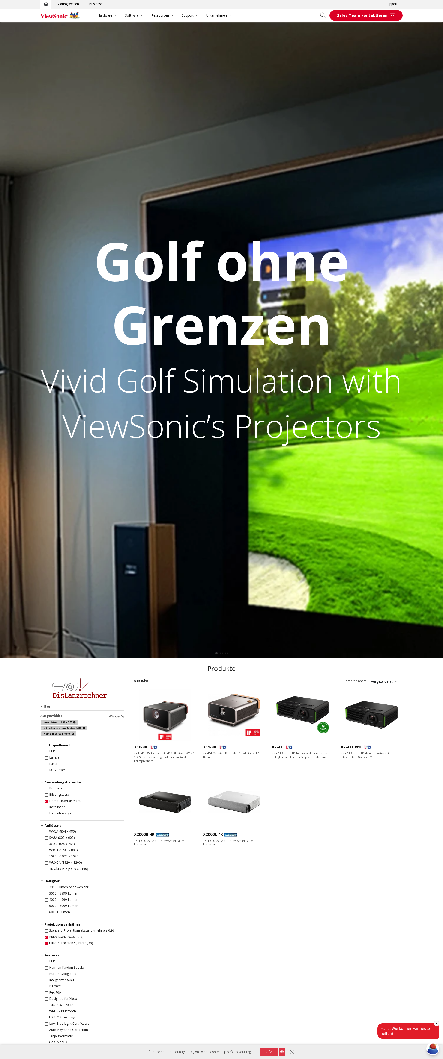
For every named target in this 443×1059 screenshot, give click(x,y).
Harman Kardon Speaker (67, 967)
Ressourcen (160, 15)
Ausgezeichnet (382, 681)
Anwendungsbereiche (63, 782)
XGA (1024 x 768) (62, 844)
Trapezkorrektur (61, 1036)
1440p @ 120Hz (61, 1005)
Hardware (105, 15)
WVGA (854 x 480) (62, 831)
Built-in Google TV (62, 973)
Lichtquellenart (57, 745)
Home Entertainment (65, 800)
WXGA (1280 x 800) (63, 850)
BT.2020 (55, 986)
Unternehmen (216, 15)
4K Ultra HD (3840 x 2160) (68, 868)
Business (95, 4)
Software (132, 15)
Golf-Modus (58, 1042)
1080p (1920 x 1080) (64, 856)
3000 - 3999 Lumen (63, 893)
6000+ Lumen (59, 912)
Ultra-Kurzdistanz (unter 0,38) (71, 943)
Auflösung (53, 825)
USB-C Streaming (62, 1017)
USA (269, 1052)
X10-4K (140, 747)
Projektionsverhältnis (63, 924)
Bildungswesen (68, 4)
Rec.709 (55, 992)
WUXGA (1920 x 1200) (65, 862)
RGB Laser (57, 770)
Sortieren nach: (355, 681)
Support (392, 4)
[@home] (45, 4)
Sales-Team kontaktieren (362, 15)
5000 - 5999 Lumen (63, 906)
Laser (53, 763)
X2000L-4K (213, 834)
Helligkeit (53, 881)
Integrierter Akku (61, 980)
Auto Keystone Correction (68, 1029)
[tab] (216, 653)
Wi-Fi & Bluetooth (62, 1011)
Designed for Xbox (63, 998)
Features (52, 955)
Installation (57, 807)
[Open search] (324, 15)
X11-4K (209, 747)
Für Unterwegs (60, 813)
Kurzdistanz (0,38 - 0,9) (66, 936)
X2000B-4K (144, 834)
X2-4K (277, 747)
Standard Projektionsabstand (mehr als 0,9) (81, 930)
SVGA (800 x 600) (62, 837)
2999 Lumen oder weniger (68, 887)
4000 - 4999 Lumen (63, 899)
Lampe (54, 757)
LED (52, 751)
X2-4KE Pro (351, 747)
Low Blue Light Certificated (69, 1023)
